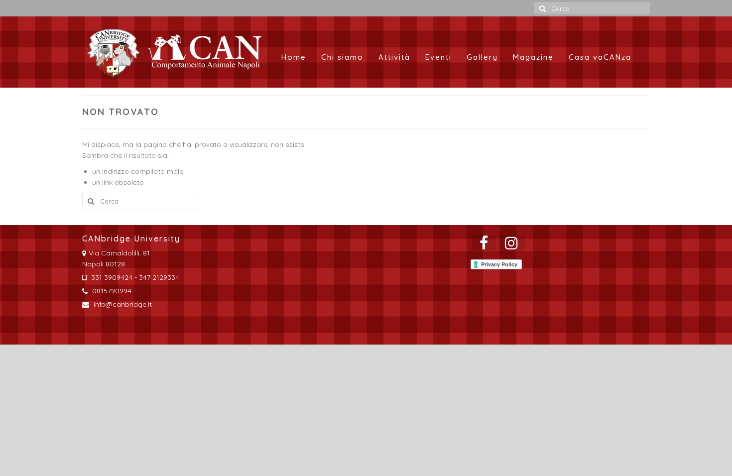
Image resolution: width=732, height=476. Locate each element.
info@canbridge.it (122, 304)
